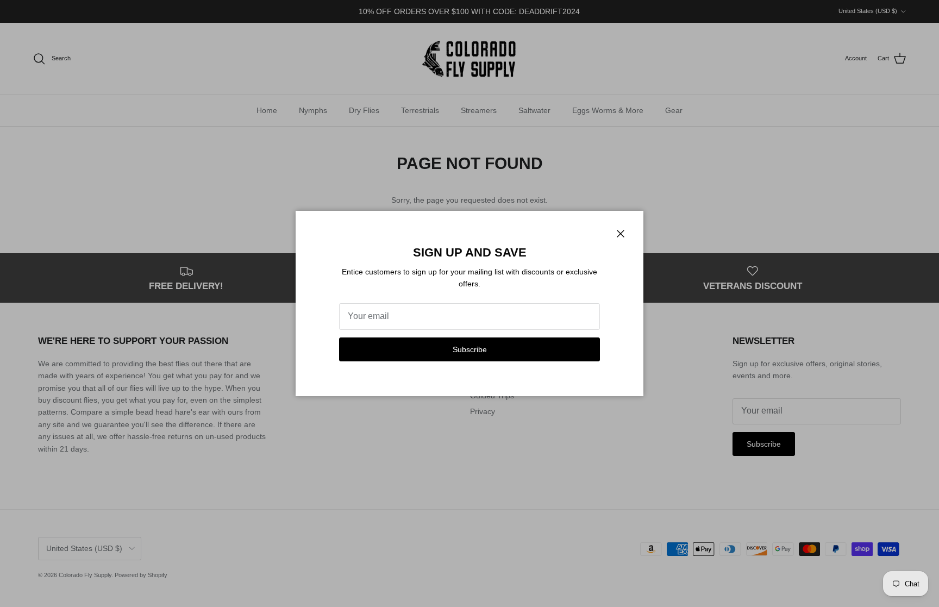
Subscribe (470, 349)
